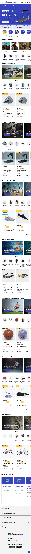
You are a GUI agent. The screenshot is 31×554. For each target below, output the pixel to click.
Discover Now (6, 503)
